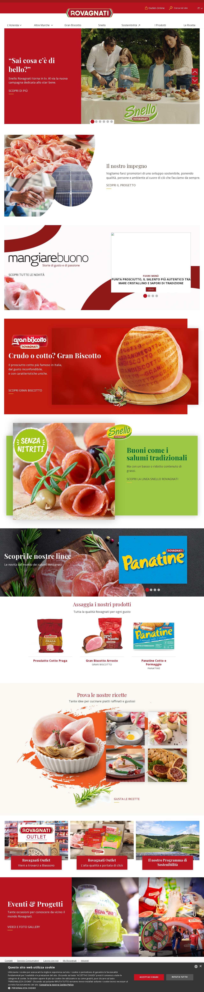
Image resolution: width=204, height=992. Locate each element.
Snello (102, 25)
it (199, 8)
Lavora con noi (50, 960)
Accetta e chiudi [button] (149, 977)
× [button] (200, 966)
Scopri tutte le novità (26, 275)
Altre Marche (42, 25)
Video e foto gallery (23, 927)
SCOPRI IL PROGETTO (121, 185)
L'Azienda (13, 25)
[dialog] (102, 977)
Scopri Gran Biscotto (25, 390)
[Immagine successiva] (195, 80)
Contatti (9, 960)
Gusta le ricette (127, 799)
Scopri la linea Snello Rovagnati (152, 479)
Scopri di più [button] (18, 91)
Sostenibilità (130, 25)
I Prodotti (160, 25)
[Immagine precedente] (195, 72)
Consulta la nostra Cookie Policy (56, 984)
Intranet (85, 960)
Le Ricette (189, 25)
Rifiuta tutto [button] (180, 977)
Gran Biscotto (73, 25)
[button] (92, 121)
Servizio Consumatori (28, 960)
